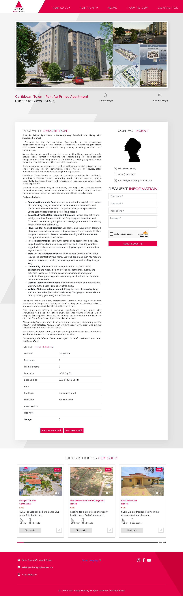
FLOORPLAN (72, 430)
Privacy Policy (117, 590)
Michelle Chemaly (127, 168)
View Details (30, 530)
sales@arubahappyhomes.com (37, 567)
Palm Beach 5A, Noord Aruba (37, 560)
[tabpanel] (40, 501)
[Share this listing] (59, 530)
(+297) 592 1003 (126, 174)
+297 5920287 (29, 574)
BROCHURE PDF (50, 430)
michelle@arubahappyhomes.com (135, 180)
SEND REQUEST (132, 243)
